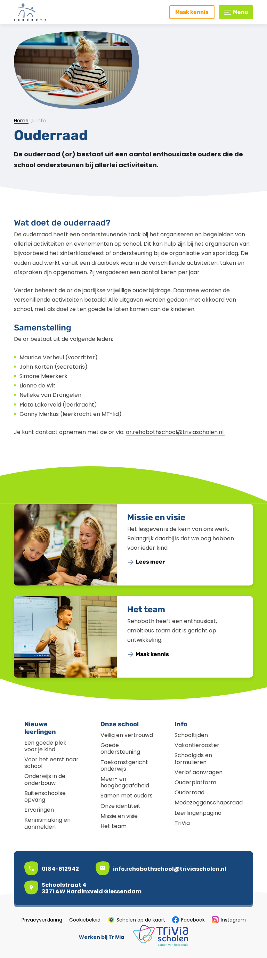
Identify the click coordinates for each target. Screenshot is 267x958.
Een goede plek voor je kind (45, 746)
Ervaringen (39, 810)
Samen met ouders (126, 796)
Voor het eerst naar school (51, 762)
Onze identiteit (120, 806)
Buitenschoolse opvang (45, 796)
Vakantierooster (197, 745)
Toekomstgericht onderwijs (124, 765)
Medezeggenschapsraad (209, 802)
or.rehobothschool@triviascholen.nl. (175, 432)
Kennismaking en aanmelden (47, 823)
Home (21, 121)
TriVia (182, 823)
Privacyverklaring (42, 919)
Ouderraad (189, 792)
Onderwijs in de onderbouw (44, 779)
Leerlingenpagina (198, 813)
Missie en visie (156, 517)
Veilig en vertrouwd (126, 735)
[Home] (43, 12)
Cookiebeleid (84, 919)
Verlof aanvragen (198, 772)
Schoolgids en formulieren (193, 758)
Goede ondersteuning (120, 748)
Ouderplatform (195, 782)
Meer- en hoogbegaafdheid (124, 782)
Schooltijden (191, 735)
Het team (146, 609)
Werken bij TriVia (101, 937)
